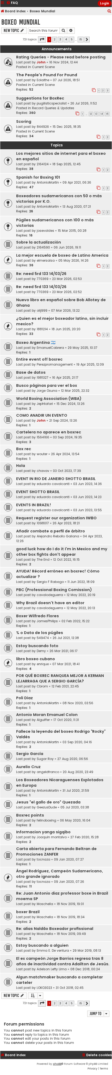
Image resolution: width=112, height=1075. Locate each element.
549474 (43, 638)
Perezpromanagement (55, 364)
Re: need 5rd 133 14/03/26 (41, 273)
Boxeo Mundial (20, 22)
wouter (42, 454)
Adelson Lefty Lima (52, 969)
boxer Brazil (28, 911)
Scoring (23, 121)
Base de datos (31, 372)
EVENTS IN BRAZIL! (33, 505)
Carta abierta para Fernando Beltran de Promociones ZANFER (56, 851)
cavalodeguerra (50, 595)
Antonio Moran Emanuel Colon (47, 714)
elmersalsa (46, 260)
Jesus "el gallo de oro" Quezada (48, 802)
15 (107, 113)
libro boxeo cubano (35, 658)
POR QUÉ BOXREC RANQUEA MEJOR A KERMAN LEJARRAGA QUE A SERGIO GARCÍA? (60, 678)
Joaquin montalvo (52, 837)
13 (96, 113)
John (41, 62)
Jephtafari (45, 403)
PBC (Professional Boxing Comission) (54, 589)
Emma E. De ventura (53, 950)
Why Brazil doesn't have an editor (50, 602)
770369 (42, 279)
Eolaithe (43, 80)
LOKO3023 (44, 987)
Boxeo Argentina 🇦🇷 (35, 342)
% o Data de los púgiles (39, 632)
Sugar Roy (45, 759)
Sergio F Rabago (50, 582)
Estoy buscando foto (37, 645)
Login (104, 3)
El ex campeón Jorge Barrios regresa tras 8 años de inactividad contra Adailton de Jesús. (62, 961)
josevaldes (45, 230)
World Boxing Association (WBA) (49, 398)
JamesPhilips (47, 621)
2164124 (43, 164)
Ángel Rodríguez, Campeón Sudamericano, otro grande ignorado (59, 873)
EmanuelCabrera (50, 347)
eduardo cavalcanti (53, 484)
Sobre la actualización (38, 242)
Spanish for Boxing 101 (38, 177)
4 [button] (66, 39)
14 (102, 113)
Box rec (23, 448)
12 (91, 113)
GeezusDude (47, 807)
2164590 (43, 247)
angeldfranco (48, 772)
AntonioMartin (48, 182)
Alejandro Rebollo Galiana (58, 536)
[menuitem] (109, 11)
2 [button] (54, 39)
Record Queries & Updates (53, 108)
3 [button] (60, 39)
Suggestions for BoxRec (40, 98)
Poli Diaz (24, 698)
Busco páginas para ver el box (46, 385)
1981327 (42, 377)
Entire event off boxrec (39, 359)
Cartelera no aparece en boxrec (48, 432)
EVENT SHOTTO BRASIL (38, 491)
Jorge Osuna (47, 390)
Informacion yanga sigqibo (43, 832)
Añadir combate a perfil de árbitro (50, 531)
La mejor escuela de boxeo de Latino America (62, 255)
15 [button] (80, 39)
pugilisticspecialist (52, 103)
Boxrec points (30, 815)
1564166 (43, 437)
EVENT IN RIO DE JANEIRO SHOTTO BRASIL (56, 478)
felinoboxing (46, 820)
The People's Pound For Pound (46, 75)
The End (43, 559)
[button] (42, 39)
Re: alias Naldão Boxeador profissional (54, 928)
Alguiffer (43, 720)
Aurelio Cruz (28, 766)
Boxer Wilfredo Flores (37, 616)
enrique (43, 664)
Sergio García (29, 753)
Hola (20, 465)
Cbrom (42, 686)
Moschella (45, 904)
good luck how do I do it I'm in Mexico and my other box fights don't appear (61, 551)
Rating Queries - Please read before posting (60, 57)
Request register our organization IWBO (56, 518)
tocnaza (43, 859)
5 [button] (72, 39)
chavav (43, 470)
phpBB (57, 1064)
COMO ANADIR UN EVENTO (41, 415)
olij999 (42, 310)
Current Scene (43, 67)
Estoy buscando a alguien (42, 945)
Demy (41, 651)
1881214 (42, 329)
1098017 (43, 523)
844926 (43, 126)
